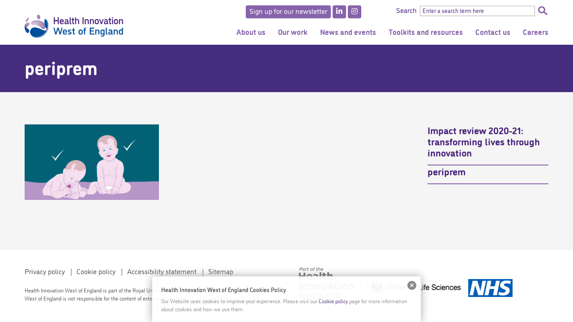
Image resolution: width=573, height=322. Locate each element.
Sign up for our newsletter (288, 11)
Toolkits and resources (426, 31)
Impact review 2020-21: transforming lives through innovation (484, 141)
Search (542, 11)
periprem (447, 171)
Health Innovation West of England (74, 22)
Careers (535, 31)
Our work (293, 31)
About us (250, 31)
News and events (348, 31)
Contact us (492, 31)
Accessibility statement (162, 271)
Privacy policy (45, 271)
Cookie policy (96, 271)
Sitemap (220, 271)
